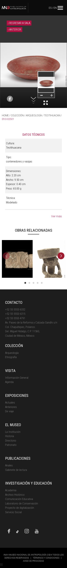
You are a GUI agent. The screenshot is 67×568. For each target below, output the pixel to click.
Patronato (10, 445)
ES (50, 8)
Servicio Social (13, 512)
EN (55, 8)
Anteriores (11, 407)
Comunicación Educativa (19, 499)
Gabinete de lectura (16, 470)
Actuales (10, 402)
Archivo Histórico (15, 494)
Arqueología (12, 353)
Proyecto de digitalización (19, 507)
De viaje (9, 411)
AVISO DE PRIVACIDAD (33, 561)
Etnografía (11, 357)
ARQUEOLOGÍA (34, 115)
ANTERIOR (15, 29)
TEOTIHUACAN (52, 115)
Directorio (10, 440)
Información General (16, 377)
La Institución (12, 431)
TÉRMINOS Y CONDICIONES (46, 558)
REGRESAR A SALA (19, 23)
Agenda (9, 382)
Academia (10, 490)
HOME (5, 115)
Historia (9, 436)
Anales (9, 465)
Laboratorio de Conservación (21, 503)
